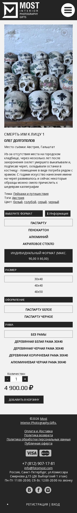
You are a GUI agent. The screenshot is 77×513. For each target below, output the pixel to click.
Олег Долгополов (19, 141)
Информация (58, 213)
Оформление (15, 299)
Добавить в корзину (24, 399)
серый (42, 202)
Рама (9, 324)
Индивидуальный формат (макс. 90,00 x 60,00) (38, 256)
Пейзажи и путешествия (31, 194)
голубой (30, 202)
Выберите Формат (18, 213)
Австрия (18, 198)
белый (17, 202)
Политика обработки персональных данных (39, 439)
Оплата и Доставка (38, 431)
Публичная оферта (38, 443)
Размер (10, 270)
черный (53, 202)
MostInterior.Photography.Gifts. (38, 421)
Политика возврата (38, 435)
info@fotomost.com (38, 468)
